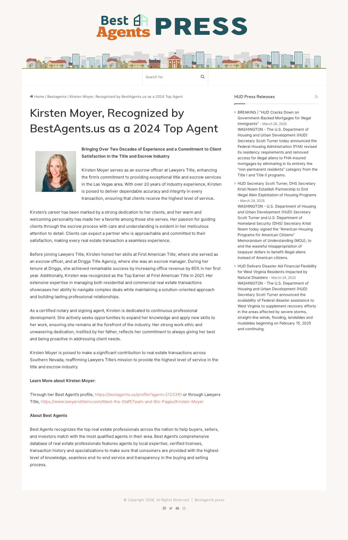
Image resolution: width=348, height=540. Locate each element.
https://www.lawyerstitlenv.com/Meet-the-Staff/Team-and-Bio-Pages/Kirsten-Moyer (122, 401)
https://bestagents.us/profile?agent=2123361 (138, 394)
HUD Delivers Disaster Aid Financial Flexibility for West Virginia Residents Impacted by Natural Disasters (277, 272)
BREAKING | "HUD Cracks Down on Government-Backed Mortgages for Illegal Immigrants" (274, 118)
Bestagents (57, 96)
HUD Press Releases (254, 96)
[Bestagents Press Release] (174, 27)
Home (38, 96)
